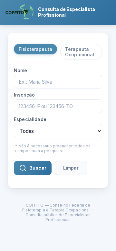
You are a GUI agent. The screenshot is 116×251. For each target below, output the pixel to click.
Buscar (37, 168)
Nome (20, 70)
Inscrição (24, 95)
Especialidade (30, 119)
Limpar (71, 168)
